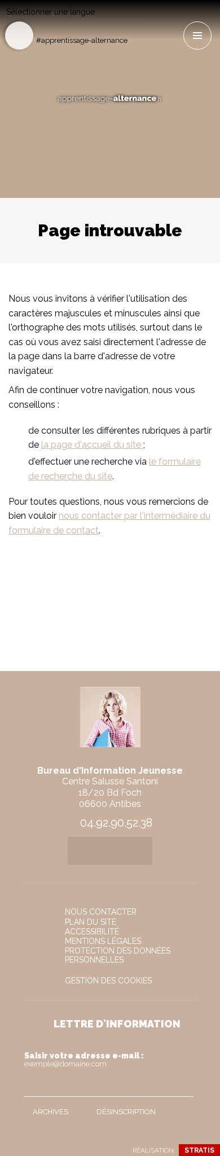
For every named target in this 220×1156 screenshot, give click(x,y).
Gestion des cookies (108, 980)
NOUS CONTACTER (101, 911)
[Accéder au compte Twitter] (155, 20)
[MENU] (197, 35)
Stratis (199, 1150)
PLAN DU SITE (90, 921)
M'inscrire (182, 1085)
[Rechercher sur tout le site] (19, 35)
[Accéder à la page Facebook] (136, 20)
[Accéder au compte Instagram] (174, 20)
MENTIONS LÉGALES (103, 941)
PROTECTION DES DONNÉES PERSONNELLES (117, 955)
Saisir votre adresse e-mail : (84, 1059)
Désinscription (126, 1112)
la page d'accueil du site (92, 444)
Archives (50, 1112)
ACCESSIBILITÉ (92, 931)
